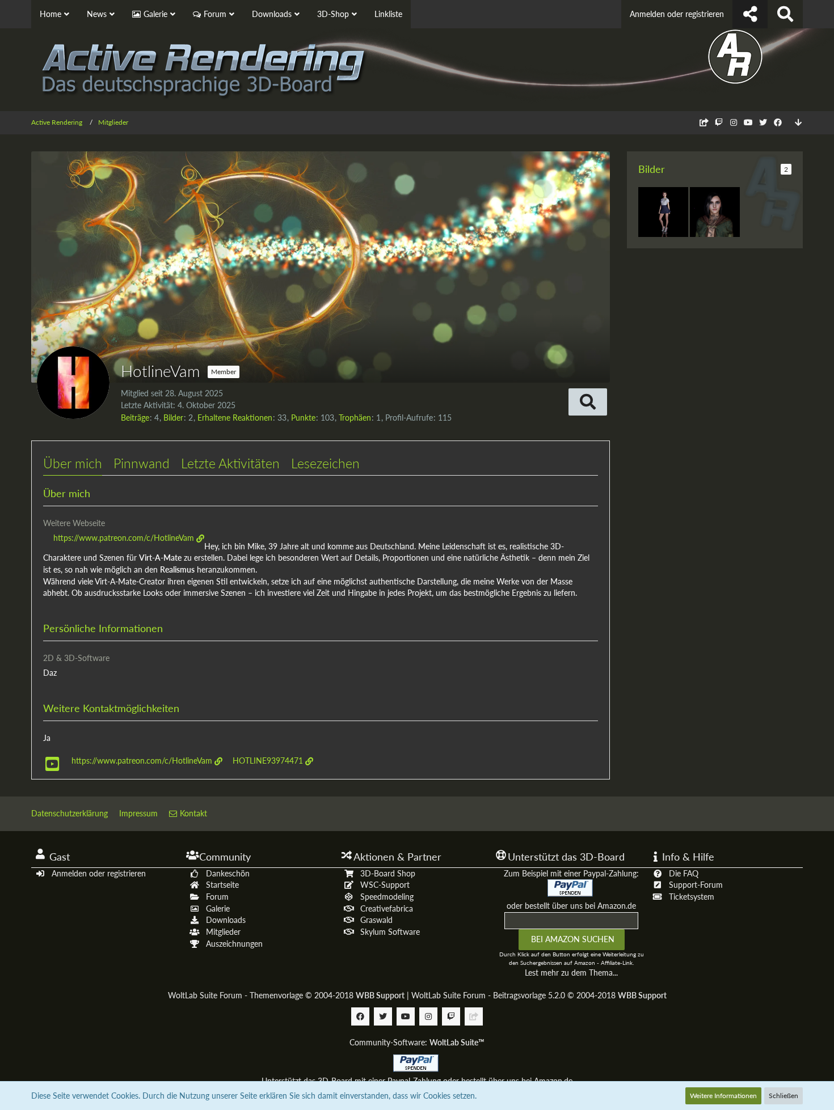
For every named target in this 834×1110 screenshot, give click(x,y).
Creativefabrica (386, 908)
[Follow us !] (750, 14)
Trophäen (355, 417)
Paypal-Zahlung (414, 1081)
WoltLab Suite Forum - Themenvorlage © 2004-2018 (286, 995)
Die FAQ (683, 873)
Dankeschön (228, 873)
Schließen (783, 1095)
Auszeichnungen (234, 943)
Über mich (72, 463)
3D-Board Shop (387, 873)
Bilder (173, 417)
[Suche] (785, 14)
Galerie (218, 908)
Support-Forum (696, 884)
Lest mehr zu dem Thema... (571, 972)
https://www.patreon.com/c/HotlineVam (123, 538)
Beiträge (135, 417)
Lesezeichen (325, 463)
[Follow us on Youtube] (748, 122)
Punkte (303, 417)
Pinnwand (141, 463)
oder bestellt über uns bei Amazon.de (571, 905)
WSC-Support (385, 884)
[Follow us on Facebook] (777, 122)
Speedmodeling (387, 896)
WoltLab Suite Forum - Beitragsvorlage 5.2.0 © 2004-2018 (539, 995)
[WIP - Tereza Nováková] (663, 212)
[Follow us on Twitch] (718, 122)
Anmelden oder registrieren (677, 14)
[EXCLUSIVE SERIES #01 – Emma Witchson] (715, 212)
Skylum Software (390, 932)
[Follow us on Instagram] (733, 122)
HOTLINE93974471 (268, 760)
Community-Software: (417, 1042)
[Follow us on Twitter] (763, 122)
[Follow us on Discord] (704, 122)
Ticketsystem (691, 896)
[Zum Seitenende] (798, 123)
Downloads (226, 920)
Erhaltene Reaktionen (234, 417)
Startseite (222, 884)
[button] (587, 402)
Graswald (376, 920)
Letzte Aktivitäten (230, 463)
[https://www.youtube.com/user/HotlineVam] (52, 764)
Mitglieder (223, 932)
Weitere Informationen (723, 1095)
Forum (217, 896)
